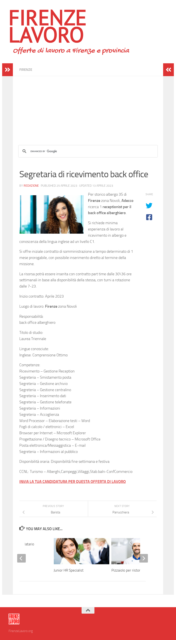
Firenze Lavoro (48, 26)
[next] (143, 558)
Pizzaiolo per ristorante (129, 570)
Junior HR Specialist (68, 570)
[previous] (21, 558)
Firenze (25, 70)
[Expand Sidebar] (7, 69)
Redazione (31, 186)
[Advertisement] (88, 106)
